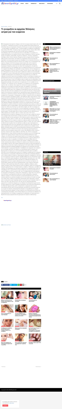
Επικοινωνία (50, 3)
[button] (57, 3)
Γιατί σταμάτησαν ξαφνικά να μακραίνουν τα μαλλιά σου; (20, 343)
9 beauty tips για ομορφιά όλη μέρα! (20, 301)
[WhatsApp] (18, 285)
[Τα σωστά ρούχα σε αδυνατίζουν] (46, 59)
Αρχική (22, 3)
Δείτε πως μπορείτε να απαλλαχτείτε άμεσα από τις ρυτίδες (6, 343)
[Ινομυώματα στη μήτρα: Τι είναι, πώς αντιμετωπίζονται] (46, 98)
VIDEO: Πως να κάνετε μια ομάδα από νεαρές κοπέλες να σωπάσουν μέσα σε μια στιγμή (55, 121)
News (26, 3)
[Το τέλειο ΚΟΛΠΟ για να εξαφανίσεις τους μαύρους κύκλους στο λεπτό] (46, 70)
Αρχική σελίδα (4, 26)
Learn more (11, 402)
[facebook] (58, 1)
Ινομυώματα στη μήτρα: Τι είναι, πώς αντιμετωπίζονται (55, 97)
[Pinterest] (21, 285)
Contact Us (16, 0)
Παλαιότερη (38, 366)
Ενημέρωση (33, 3)
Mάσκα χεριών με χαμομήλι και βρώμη (21, 329)
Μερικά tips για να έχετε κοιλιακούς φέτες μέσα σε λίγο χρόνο (55, 109)
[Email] (23, 285)
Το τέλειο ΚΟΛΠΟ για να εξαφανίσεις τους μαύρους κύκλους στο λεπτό (20, 314)
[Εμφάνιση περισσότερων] (26, 285)
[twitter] (60, 1)
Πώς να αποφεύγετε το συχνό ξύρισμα (6, 314)
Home (2, 0)
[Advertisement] (31, 15)
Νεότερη (3, 366)
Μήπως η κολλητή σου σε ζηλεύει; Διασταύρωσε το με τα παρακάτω (7, 301)
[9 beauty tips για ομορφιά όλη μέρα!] (46, 54)
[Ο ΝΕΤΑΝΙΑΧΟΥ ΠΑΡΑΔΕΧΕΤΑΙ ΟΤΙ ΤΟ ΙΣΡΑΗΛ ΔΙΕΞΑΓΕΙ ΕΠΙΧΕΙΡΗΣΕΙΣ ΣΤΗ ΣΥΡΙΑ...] (46, 103)
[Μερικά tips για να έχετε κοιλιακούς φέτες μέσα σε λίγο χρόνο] (46, 110)
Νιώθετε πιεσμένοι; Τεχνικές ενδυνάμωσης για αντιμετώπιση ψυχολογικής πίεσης (35, 315)
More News (41, 3)
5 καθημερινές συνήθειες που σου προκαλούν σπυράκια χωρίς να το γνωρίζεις (6, 330)
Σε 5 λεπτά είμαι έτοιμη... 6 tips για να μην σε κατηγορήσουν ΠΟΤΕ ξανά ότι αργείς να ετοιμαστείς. (34, 330)
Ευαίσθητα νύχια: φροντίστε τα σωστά (35, 343)
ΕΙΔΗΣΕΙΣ (10, 26)
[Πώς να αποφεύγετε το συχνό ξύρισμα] (46, 65)
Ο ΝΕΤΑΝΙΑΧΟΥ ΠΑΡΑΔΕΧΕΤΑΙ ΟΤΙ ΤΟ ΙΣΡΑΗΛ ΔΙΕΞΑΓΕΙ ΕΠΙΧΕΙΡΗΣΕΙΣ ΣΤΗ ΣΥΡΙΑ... (54, 104)
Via (2, 197)
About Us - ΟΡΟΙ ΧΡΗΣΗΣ (8, 0)
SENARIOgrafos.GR (12, 389)
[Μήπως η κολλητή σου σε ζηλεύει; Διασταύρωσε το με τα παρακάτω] (46, 48)
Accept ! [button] (5, 405)
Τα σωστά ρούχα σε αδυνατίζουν (33, 301)
